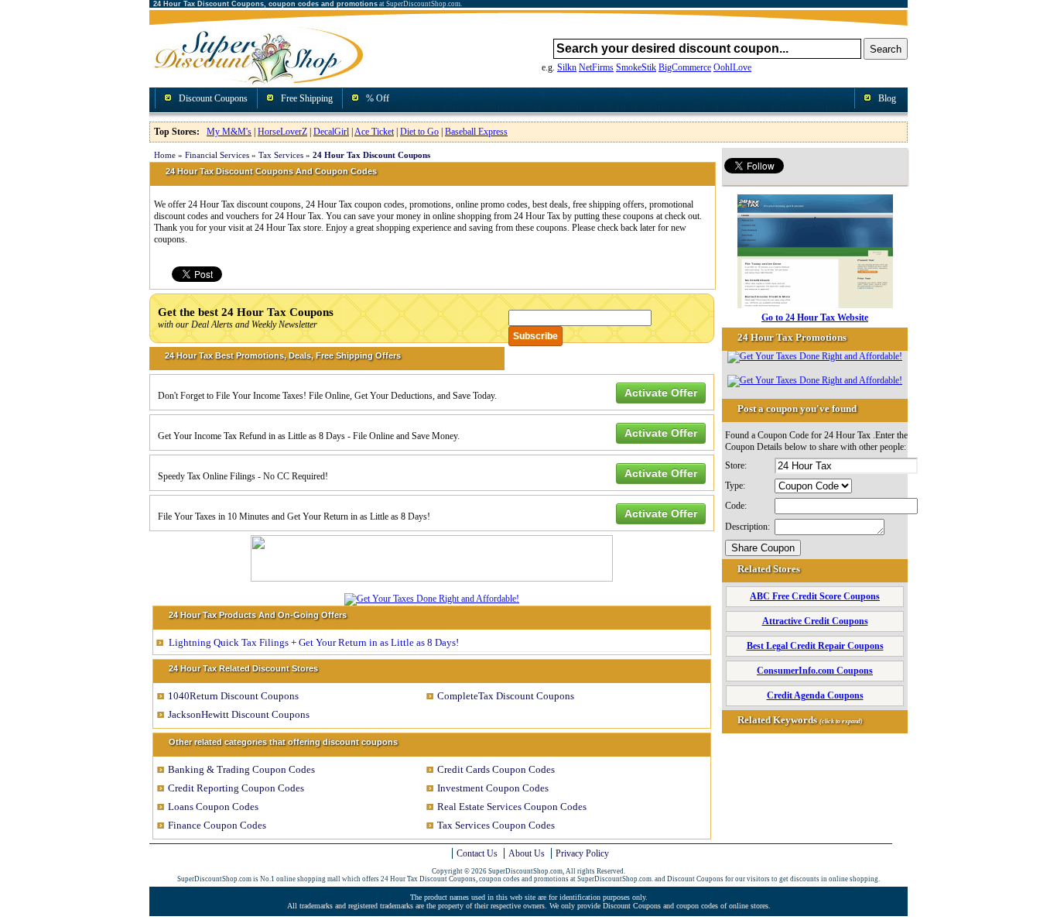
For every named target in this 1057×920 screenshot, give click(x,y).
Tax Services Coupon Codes (496, 825)
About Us (526, 853)
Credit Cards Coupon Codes (496, 769)
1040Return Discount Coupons (233, 696)
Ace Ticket (374, 131)
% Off (377, 98)
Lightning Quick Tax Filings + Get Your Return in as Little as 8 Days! (314, 642)
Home (165, 155)
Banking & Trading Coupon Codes (241, 769)
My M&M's (229, 131)
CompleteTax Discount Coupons (505, 696)
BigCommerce (684, 67)
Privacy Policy (582, 853)
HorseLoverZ (282, 131)
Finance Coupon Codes (217, 825)
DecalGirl (331, 131)
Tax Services (280, 155)
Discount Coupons (213, 98)
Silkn (566, 67)
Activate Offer (660, 392)
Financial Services (217, 155)
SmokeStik (636, 67)
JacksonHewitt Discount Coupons (239, 714)
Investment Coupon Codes (493, 788)
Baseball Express (476, 131)
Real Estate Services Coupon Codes (512, 806)
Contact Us (477, 853)
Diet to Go (419, 131)
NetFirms (596, 67)
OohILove (732, 67)
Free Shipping (307, 98)
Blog (887, 98)
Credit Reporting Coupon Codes (236, 788)
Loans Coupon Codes (213, 806)
